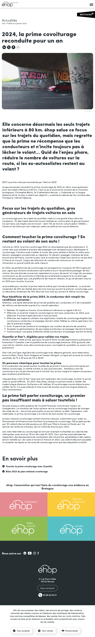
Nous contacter (47, 588)
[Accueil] (10, 4)
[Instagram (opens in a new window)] (34, 553)
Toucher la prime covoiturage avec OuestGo (29, 466)
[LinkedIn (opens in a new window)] (25, 553)
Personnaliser (71, 630)
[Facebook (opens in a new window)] (38, 553)
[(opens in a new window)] (18, 47)
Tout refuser (47, 630)
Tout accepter (23, 630)
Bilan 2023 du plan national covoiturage (27, 471)
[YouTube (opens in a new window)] (30, 553)
